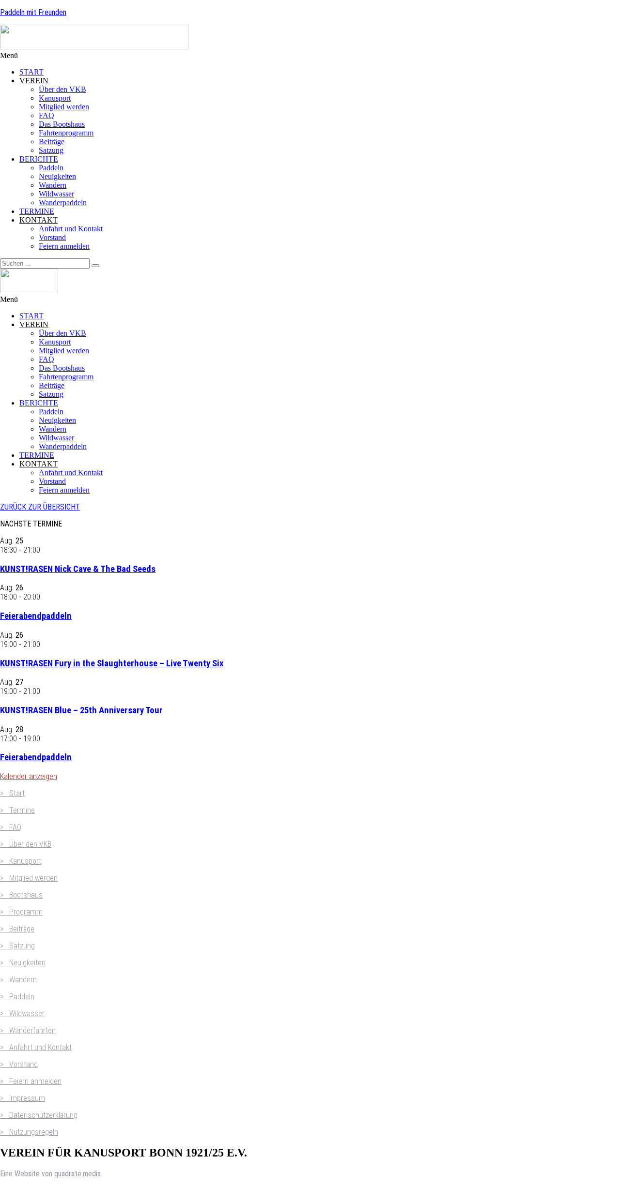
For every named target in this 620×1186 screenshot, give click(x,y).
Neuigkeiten (57, 176)
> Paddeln (17, 996)
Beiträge (51, 141)
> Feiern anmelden (31, 1081)
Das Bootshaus (62, 124)
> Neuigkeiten (23, 962)
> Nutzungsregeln (29, 1132)
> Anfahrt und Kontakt (36, 1047)
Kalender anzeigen (28, 776)
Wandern (52, 185)
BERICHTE (38, 159)
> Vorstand (19, 1064)
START (31, 72)
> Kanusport (20, 861)
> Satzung (17, 945)
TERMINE (36, 211)
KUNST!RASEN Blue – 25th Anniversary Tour (81, 710)
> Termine (17, 810)
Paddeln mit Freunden (33, 12)
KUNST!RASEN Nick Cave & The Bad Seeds (77, 569)
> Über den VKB (25, 844)
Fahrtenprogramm (66, 133)
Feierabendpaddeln (36, 616)
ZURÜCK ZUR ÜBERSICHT (40, 506)
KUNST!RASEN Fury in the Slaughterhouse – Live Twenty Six (111, 663)
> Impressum (22, 1098)
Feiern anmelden (64, 246)
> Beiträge (17, 928)
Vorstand (52, 237)
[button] (310, 55)
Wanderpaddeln (63, 202)
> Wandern (18, 979)
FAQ (46, 115)
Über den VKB (62, 89)
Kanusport (55, 98)
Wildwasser (56, 194)
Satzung (51, 150)
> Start (12, 793)
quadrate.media (77, 1173)
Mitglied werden (64, 107)
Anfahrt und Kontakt (71, 229)
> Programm (21, 911)
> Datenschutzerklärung (39, 1115)
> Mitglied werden (29, 878)
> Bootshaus (21, 895)
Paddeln (51, 168)
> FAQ (10, 827)
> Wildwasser (22, 1013)
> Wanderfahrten (28, 1030)
